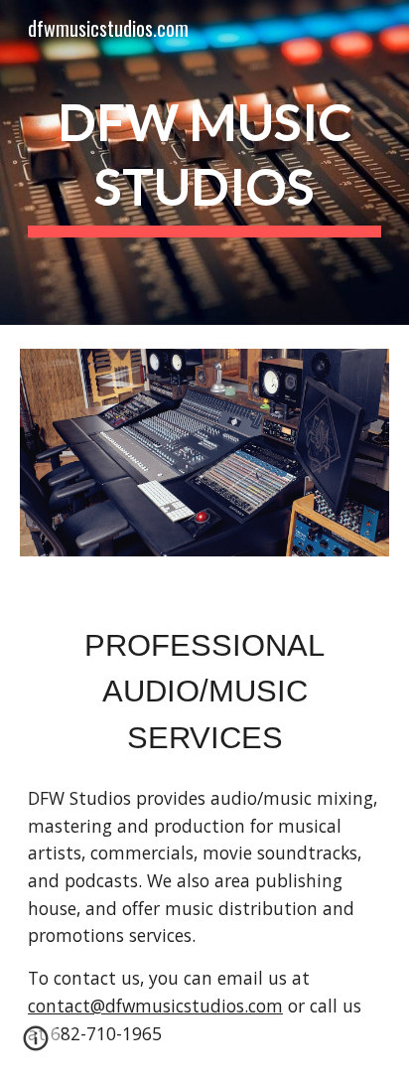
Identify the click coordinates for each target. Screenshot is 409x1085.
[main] (204, 162)
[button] (36, 1045)
